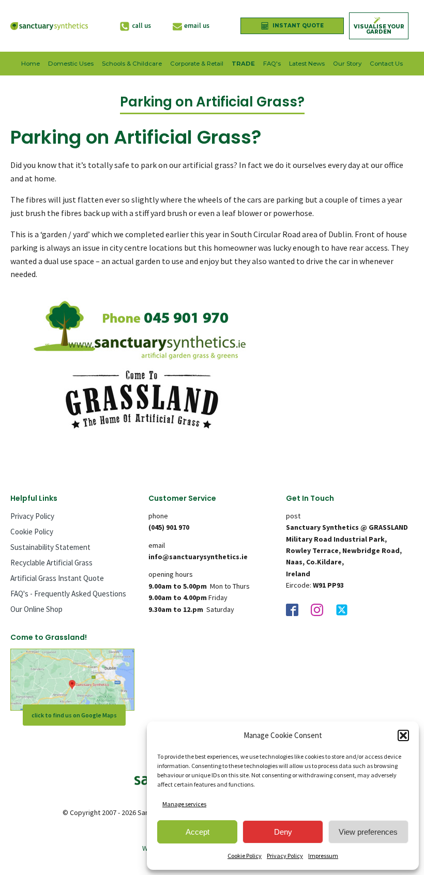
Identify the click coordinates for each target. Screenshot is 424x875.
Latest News (307, 63)
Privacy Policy (285, 855)
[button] (403, 735)
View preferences (368, 831)
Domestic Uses (71, 63)
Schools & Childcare (132, 63)
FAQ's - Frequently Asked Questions (68, 593)
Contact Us (386, 63)
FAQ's (272, 63)
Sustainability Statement (50, 547)
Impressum (323, 855)
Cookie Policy (245, 855)
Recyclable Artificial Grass (51, 562)
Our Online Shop (36, 609)
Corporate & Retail (196, 63)
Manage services (184, 804)
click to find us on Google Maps (74, 715)
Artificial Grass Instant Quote (57, 578)
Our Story (347, 63)
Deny (283, 831)
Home (30, 63)
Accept (197, 831)
